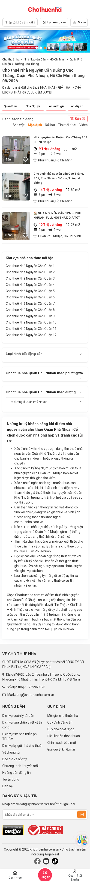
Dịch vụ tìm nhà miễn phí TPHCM (19, 736)
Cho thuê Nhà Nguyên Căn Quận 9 (30, 316)
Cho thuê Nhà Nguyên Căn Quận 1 (30, 266)
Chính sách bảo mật (61, 742)
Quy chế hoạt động (60, 729)
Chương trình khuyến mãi (20, 766)
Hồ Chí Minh (58, 59)
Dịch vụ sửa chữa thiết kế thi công (22, 725)
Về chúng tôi (11, 752)
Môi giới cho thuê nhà (62, 715)
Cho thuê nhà (11, 59)
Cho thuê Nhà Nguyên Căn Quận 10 (31, 322)
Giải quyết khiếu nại (61, 749)
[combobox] (45, 401)
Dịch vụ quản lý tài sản (18, 715)
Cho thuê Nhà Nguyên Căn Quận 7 (30, 303)
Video (83, 125)
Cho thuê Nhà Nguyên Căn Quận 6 (30, 297)
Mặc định (35, 125)
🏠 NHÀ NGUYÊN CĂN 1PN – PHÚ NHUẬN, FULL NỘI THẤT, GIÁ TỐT (57, 215)
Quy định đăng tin (59, 722)
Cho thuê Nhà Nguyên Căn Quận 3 (30, 278)
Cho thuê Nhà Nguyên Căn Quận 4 (30, 285)
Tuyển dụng (10, 779)
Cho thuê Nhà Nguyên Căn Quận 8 (30, 310)
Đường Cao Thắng (27, 64)
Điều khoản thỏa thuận (63, 736)
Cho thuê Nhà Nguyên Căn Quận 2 (30, 272)
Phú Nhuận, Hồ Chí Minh (55, 160)
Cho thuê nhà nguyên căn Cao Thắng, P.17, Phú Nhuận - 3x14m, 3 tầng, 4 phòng (58, 178)
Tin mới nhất (67, 125)
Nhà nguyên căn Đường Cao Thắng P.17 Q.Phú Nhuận (60, 140)
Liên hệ (7, 786)
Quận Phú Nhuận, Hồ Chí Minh (59, 236)
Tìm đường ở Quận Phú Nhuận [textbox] (27, 402)
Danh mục (15, 877)
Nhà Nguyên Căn (35, 59)
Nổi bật (50, 125)
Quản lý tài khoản (75, 877)
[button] (37, 48)
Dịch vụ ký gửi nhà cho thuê (22, 746)
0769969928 (36, 687)
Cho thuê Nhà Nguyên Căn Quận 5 (30, 291)
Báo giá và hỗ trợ (14, 759)
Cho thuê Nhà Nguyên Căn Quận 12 (31, 335)
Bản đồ (80, 118)
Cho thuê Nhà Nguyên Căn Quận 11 (31, 328)
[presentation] (8, 41)
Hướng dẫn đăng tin (16, 772)
